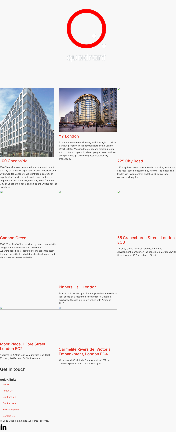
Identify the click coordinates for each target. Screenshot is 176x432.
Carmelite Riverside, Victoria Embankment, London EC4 (85, 351)
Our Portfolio (9, 397)
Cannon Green (13, 238)
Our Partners (9, 403)
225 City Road (130, 161)
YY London (69, 136)
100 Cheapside (13, 161)
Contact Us (9, 416)
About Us (8, 390)
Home (6, 384)
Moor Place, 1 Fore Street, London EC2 (23, 346)
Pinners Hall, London (78, 287)
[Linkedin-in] (3, 427)
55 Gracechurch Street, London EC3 (146, 240)
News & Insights (11, 409)
